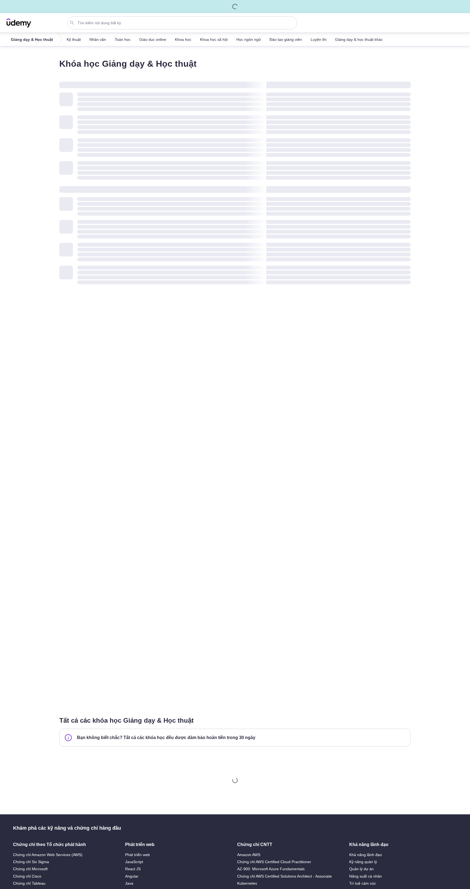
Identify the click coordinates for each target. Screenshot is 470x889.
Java (129, 883)
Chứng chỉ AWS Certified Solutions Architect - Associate (284, 876)
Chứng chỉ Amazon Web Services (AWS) (47, 855)
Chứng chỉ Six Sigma (31, 862)
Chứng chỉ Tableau (29, 883)
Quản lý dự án (361, 869)
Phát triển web (137, 855)
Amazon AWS (248, 855)
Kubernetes (247, 883)
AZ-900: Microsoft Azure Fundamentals (271, 869)
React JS (133, 869)
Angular (131, 876)
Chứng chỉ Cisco (27, 876)
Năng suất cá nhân (365, 876)
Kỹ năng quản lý (363, 862)
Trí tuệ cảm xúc (362, 883)
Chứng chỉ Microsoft (30, 869)
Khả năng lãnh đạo (365, 855)
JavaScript (134, 862)
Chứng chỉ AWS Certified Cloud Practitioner (274, 862)
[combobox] (183, 22)
